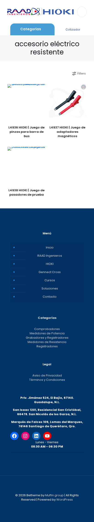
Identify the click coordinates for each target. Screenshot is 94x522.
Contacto (50, 296)
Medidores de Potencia (47, 333)
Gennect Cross (50, 272)
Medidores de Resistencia (47, 342)
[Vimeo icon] (49, 506)
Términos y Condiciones (47, 380)
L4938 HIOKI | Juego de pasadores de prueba (26, 192)
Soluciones (50, 288)
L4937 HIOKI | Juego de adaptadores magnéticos (67, 131)
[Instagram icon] (54, 506)
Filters (81, 73)
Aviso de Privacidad (47, 375)
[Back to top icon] (47, 485)
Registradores (47, 346)
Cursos (49, 280)
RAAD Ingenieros (49, 255)
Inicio (50, 247)
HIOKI (50, 264)
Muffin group (54, 495)
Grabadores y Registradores (47, 337)
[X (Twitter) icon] (44, 506)
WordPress (64, 499)
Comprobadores (47, 329)
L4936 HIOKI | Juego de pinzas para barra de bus (26, 131)
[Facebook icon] (40, 506)
